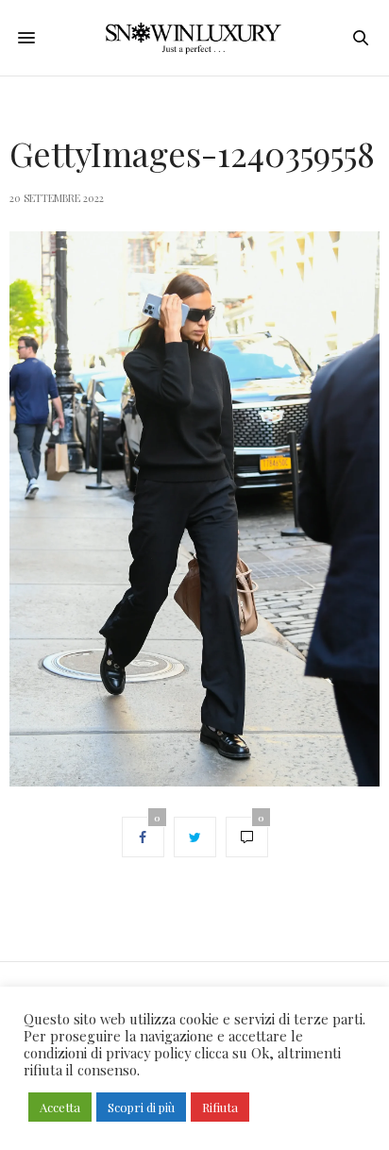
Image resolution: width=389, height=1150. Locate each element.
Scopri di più (141, 1107)
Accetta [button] (60, 1107)
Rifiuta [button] (220, 1107)
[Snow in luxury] (195, 38)
